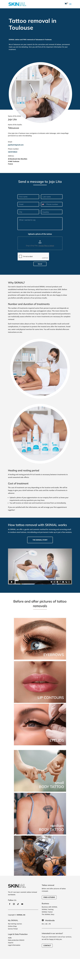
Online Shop (12, 926)
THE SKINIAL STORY (40, 540)
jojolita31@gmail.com (16, 145)
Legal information (14, 945)
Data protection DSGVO (16, 940)
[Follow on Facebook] (9, 904)
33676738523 (12, 152)
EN (43, 924)
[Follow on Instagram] (14, 904)
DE (46, 924)
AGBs (10, 938)
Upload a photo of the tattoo (40, 234)
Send (40, 264)
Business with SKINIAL (49, 907)
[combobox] (43, 204)
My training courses (15, 924)
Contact (47, 945)
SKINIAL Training (47, 909)
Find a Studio (49, 897)
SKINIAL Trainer (47, 912)
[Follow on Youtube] (22, 904)
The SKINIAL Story (48, 914)
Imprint (10, 943)
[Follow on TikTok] (18, 904)
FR (50, 924)
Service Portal (13, 929)
